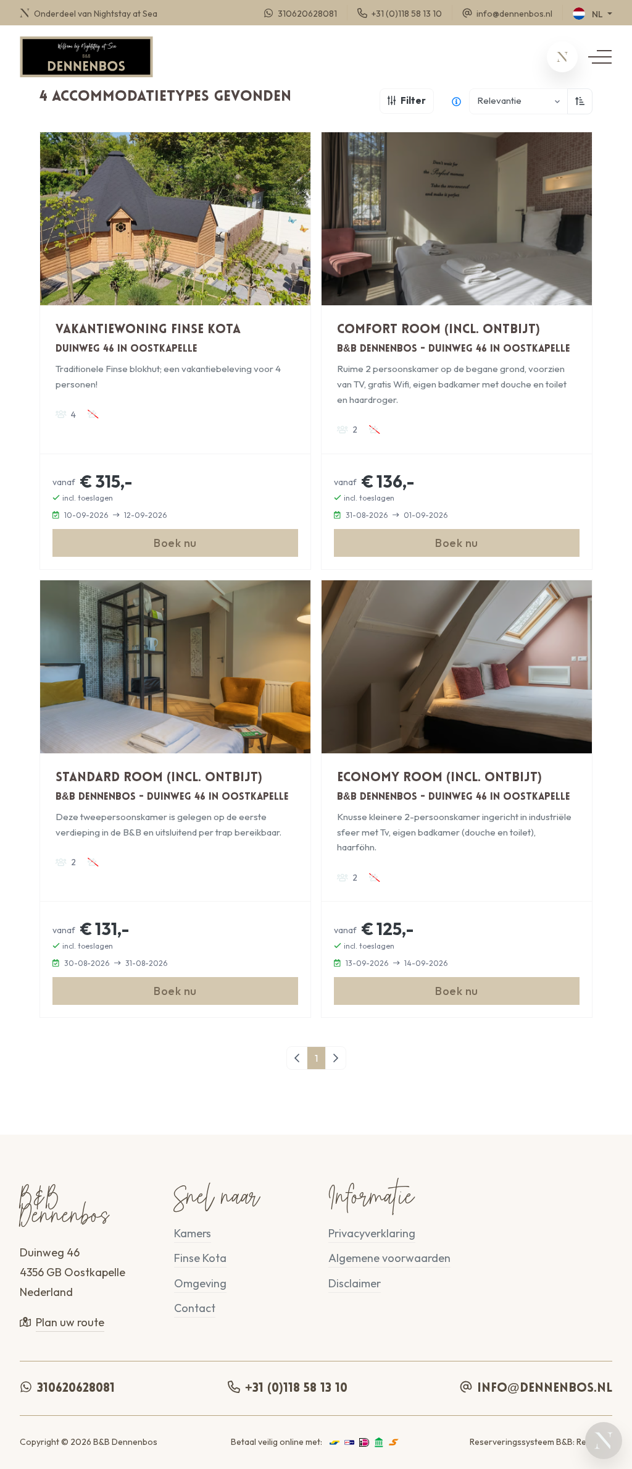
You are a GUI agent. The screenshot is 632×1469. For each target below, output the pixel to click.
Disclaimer (354, 1283)
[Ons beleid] (456, 101)
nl (597, 14)
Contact (194, 1308)
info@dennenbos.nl (544, 1388)
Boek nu (175, 543)
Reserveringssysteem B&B (521, 1441)
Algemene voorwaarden (389, 1258)
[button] (562, 56)
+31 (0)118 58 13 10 (296, 1388)
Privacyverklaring (371, 1233)
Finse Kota (200, 1258)
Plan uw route (70, 1322)
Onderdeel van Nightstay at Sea (94, 13)
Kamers (192, 1233)
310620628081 (76, 1388)
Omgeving (200, 1283)
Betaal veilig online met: (276, 1441)
